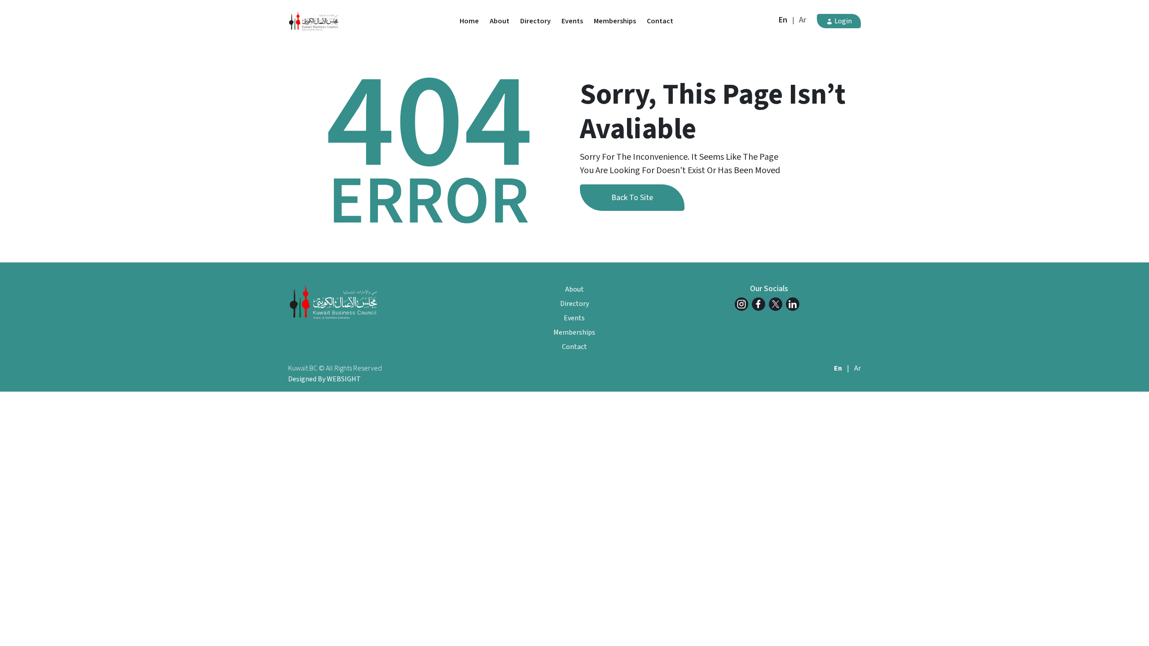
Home (469, 21)
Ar (802, 20)
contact (660, 21)
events (572, 21)
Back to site (632, 197)
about (499, 21)
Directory (535, 21)
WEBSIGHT (344, 379)
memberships (615, 21)
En (783, 20)
